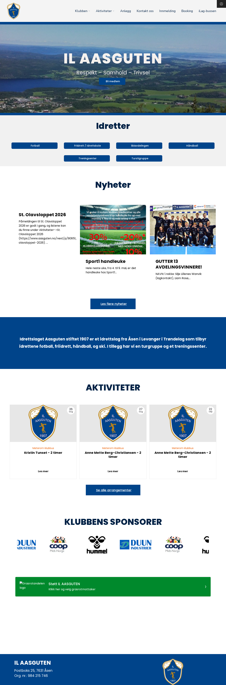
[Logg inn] (221, 4)
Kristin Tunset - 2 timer (43, 452)
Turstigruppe (140, 158)
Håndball (192, 145)
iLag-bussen (207, 11)
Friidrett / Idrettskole (87, 145)
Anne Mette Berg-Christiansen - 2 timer (113, 454)
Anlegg (125, 11)
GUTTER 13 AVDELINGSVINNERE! (179, 264)
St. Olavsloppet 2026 (42, 215)
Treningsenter (88, 158)
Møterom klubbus (43, 448)
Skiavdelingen (140, 145)
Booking (187, 11)
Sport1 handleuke (106, 261)
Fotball (35, 145)
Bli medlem (113, 81)
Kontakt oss (145, 11)
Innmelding (167, 11)
